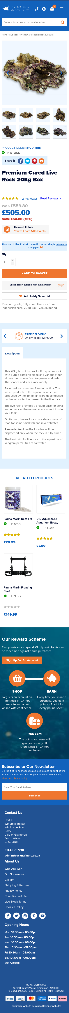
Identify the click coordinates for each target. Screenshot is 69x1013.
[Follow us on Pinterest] (34, 916)
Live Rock (13, 35)
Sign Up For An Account (22, 660)
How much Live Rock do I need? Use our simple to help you (34, 246)
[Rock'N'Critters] (16, 11)
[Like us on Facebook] (8, 916)
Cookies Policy (14, 907)
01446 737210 (14, 850)
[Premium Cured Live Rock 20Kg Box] (34, 73)
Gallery (9, 880)
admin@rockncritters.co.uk (22, 855)
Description (12, 353)
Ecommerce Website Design (25, 1006)
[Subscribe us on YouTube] (42, 916)
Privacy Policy (13, 891)
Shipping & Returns (17, 885)
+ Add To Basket (34, 273)
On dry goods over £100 (39, 337)
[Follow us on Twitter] (16, 916)
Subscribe (34, 795)
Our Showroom (14, 874)
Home (4, 35)
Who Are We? (13, 869)
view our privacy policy (14, 778)
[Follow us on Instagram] (25, 916)
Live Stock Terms (15, 901)
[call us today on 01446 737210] (36, 9)
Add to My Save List (37, 296)
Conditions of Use (16, 896)
